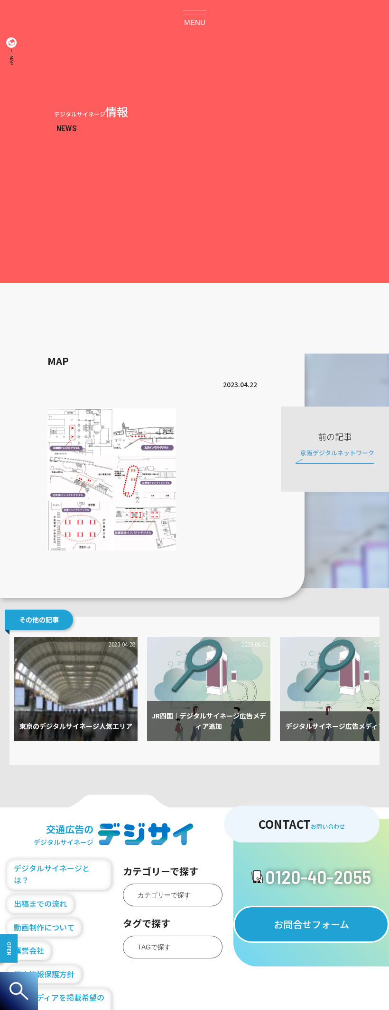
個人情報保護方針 (44, 974)
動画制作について (44, 927)
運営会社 (29, 950)
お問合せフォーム (311, 924)
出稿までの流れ (40, 903)
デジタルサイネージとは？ (52, 874)
